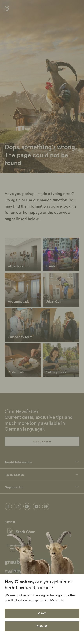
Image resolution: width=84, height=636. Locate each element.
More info (57, 600)
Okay (42, 613)
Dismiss (42, 626)
